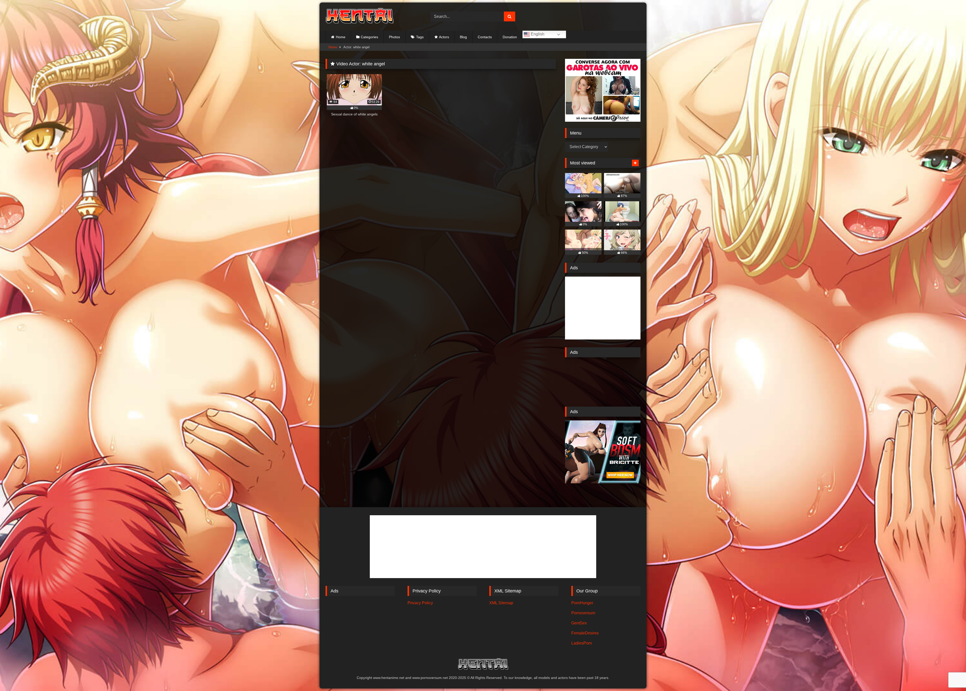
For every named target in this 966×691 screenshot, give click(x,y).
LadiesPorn (581, 643)
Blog (463, 37)
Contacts (485, 37)
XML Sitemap (501, 603)
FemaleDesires (585, 633)
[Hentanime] (359, 16)
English (537, 34)
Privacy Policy (420, 603)
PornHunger (582, 603)
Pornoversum (583, 613)
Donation (510, 37)
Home (340, 37)
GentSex (579, 623)
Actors (444, 37)
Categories (369, 37)
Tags (420, 37)
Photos (394, 37)
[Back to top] (950, 676)
